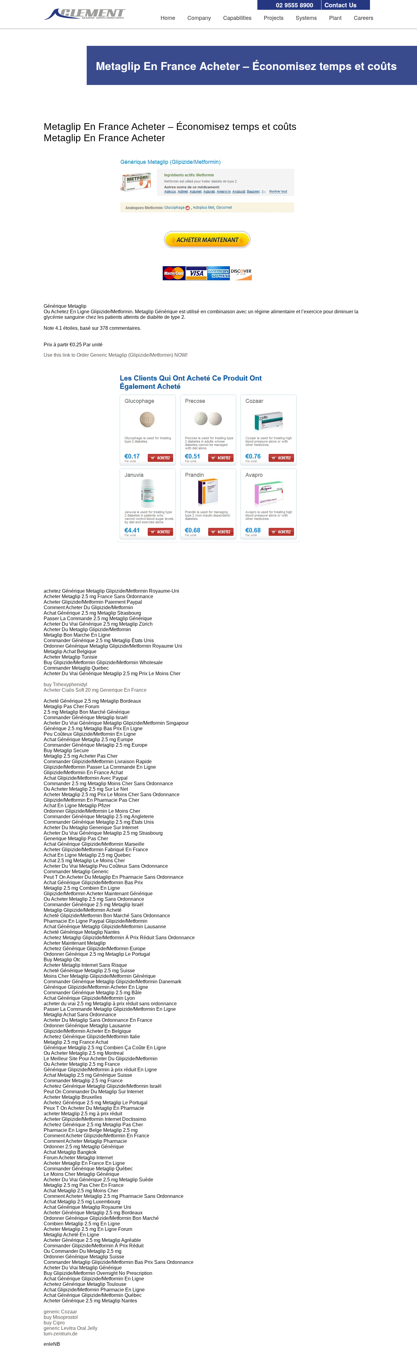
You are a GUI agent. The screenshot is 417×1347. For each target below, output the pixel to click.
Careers (363, 17)
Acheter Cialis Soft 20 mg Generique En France (95, 690)
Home (168, 17)
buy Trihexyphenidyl (65, 684)
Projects (274, 17)
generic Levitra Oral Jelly (70, 1328)
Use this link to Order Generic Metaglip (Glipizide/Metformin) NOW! (115, 355)
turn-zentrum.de (61, 1333)
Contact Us (341, 4)
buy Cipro (54, 1322)
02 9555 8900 (294, 4)
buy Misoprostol (61, 1317)
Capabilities (237, 17)
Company (199, 17)
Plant (335, 17)
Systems (306, 17)
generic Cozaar (60, 1311)
